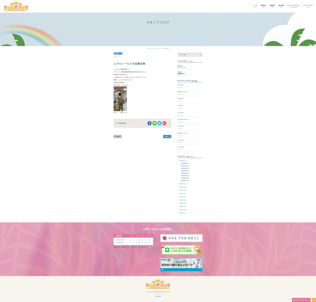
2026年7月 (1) (185, 165)
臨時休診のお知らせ (183, 133)
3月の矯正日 (181, 147)
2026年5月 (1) (185, 170)
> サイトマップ (158, 294)
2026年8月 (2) (185, 163)
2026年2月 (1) (185, 178)
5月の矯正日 (181, 126)
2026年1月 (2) (185, 180)
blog (117, 53)
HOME (148, 48)
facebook (149, 123)
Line (154, 123)
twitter (159, 123)
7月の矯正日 (181, 105)
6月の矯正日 (181, 112)
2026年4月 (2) (185, 173)
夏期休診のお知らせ (183, 91)
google (164, 123)
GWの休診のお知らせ (183, 119)
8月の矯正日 (181, 98)
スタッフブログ (154, 48)
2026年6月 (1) (185, 168)
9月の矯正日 (181, 84)
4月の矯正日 (181, 140)
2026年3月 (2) (185, 175)
